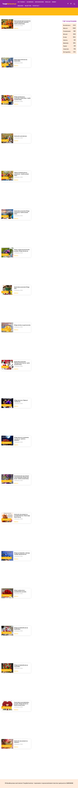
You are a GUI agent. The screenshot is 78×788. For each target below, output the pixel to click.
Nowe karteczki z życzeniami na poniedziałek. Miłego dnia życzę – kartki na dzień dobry (21, 477)
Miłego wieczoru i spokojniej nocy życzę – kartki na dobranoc (21, 439)
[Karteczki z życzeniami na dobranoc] (7, 744)
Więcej (16, 28)
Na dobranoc (6, 405)
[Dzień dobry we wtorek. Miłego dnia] (7, 290)
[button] (74, 3)
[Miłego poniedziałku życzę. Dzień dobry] (7, 630)
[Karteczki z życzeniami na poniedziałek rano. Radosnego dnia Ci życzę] (7, 517)
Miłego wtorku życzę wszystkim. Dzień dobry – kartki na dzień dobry (22, 98)
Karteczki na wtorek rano (20, 136)
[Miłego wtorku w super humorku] (7, 327)
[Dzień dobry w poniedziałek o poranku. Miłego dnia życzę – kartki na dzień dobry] (7, 705)
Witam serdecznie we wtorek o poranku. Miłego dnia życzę (22, 250)
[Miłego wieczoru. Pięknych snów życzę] (7, 403)
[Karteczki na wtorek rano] (7, 138)
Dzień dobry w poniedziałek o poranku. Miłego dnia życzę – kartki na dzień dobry (21, 704)
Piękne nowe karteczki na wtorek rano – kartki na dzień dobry (21, 174)
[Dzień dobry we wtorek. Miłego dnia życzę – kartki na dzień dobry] (7, 214)
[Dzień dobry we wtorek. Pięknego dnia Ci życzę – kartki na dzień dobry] (7, 365)
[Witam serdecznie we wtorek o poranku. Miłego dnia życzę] (7, 252)
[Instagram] (71, 4)
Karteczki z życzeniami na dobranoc (21, 741)
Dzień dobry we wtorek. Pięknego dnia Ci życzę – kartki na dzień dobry (22, 363)
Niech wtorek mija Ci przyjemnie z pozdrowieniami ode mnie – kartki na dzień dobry (22, 22)
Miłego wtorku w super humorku (22, 325)
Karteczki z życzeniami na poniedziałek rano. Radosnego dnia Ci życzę (22, 516)
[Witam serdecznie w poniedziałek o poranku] (7, 593)
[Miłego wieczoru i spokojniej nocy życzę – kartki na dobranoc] (7, 440)
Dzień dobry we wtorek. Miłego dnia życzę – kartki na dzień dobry (21, 212)
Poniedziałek (6, 481)
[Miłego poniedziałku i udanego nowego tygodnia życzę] (7, 556)
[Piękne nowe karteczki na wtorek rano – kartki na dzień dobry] (7, 175)
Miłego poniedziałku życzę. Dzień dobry (21, 628)
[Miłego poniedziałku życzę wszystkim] (7, 668)
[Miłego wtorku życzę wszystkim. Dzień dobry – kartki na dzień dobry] (7, 100)
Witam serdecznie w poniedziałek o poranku (20, 591)
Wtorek (5, 26)
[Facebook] (68, 4)
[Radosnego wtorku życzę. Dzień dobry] (7, 62)
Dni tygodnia (6, 519)
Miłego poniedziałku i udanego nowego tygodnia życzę (22, 553)
